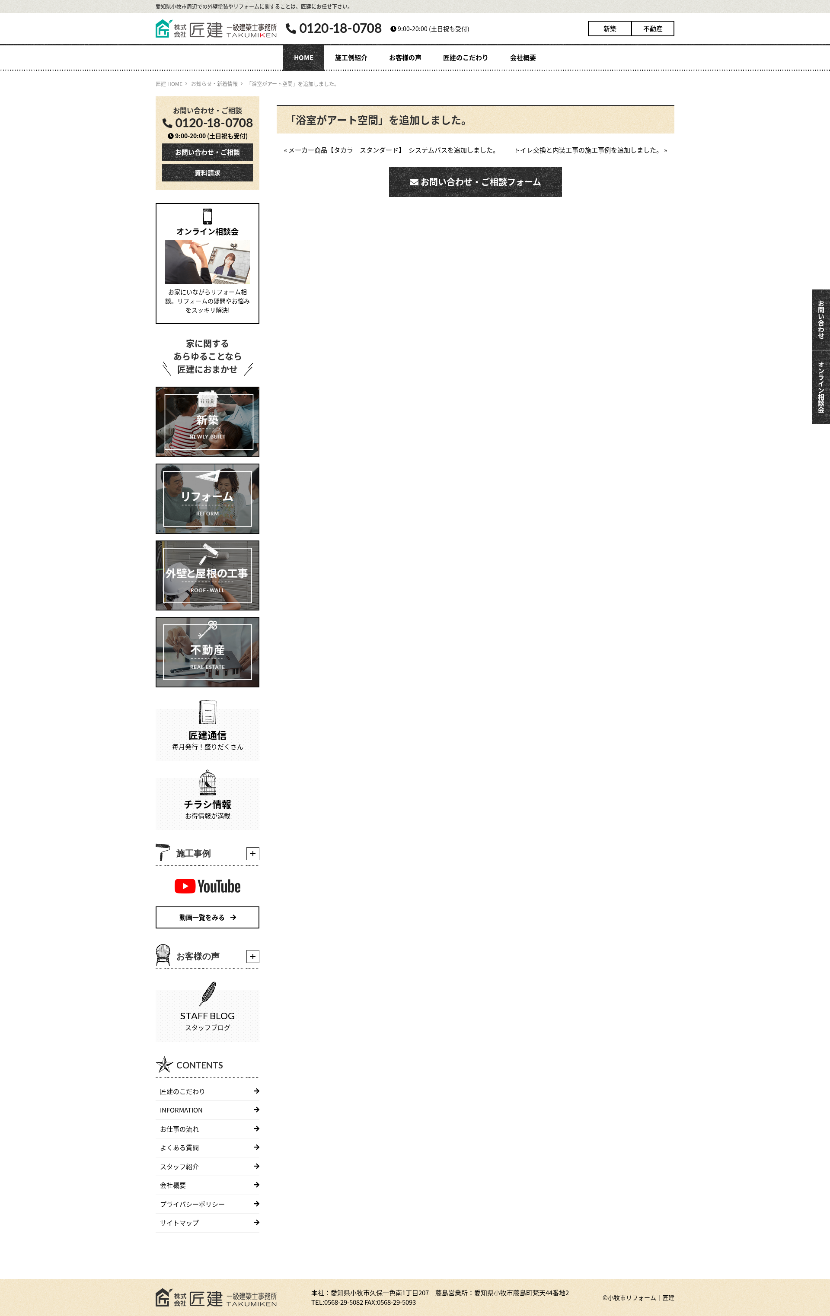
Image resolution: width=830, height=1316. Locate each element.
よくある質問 (179, 1147)
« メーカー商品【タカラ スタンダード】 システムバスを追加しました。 (391, 149)
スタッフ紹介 (179, 1166)
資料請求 (207, 172)
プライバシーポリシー (192, 1203)
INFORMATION (181, 1109)
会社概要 (523, 57)
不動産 (653, 28)
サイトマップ (179, 1222)
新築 (609, 28)
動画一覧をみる (202, 917)
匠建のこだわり (465, 57)
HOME (303, 57)
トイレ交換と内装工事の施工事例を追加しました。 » (590, 149)
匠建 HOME (169, 83)
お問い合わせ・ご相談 (207, 151)
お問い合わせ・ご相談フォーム (479, 181)
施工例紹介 (351, 57)
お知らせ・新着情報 (214, 83)
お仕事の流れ (179, 1128)
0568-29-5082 (343, 1301)
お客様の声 (405, 57)
